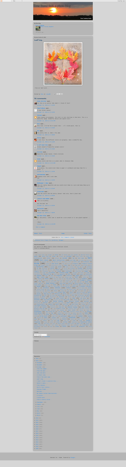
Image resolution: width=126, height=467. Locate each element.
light (68, 290)
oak (68, 298)
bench (37, 261)
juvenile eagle (82, 289)
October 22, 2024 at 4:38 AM (46, 135)
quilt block (75, 304)
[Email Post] (54, 94)
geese (86, 281)
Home (63, 233)
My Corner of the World (82, 296)
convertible (78, 271)
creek (87, 272)
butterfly (40, 267)
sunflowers (64, 316)
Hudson (74, 286)
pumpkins (50, 304)
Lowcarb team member (43, 198)
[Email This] (57, 94)
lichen (62, 290)
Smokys (74, 313)
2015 (37, 435)
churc (51, 269)
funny (61, 281)
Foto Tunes (51, 280)
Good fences (50, 283)
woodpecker (82, 326)
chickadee (72, 268)
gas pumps (74, 281)
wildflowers (85, 325)
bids (50, 261)
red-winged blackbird (40, 305)
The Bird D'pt (55, 319)
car (83, 266)
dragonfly (59, 275)
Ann (38, 131)
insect (68, 288)
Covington (75, 272)
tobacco (72, 319)
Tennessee (72, 317)
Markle (64, 293)
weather (88, 323)
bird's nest (77, 261)
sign (59, 311)
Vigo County (47, 323)
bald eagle (81, 258)
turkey (58, 322)
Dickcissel (89, 274)
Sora (42, 314)
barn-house (81, 260)
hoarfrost (75, 284)
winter (64, 326)
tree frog (66, 320)
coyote (81, 272)
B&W (73, 258)
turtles (65, 322)
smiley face (67, 313)
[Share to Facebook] (60, 94)
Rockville (87, 305)
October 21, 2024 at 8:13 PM (46, 112)
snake (80, 313)
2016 (37, 433)
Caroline (40, 152)
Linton (79, 290)
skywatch (59, 313)
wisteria (73, 326)
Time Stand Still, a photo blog (52, 5)
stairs (80, 314)
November (40, 365)
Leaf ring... (41, 379)
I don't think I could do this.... (48, 381)
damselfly (62, 274)
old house (47, 299)
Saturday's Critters (85, 308)
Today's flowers (81, 319)
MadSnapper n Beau (42, 183)
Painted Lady (37, 301)
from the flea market (51, 281)
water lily (80, 323)
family (84, 277)
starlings (87, 314)
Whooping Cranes (65, 325)
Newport (50, 298)
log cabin (45, 292)
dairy (55, 274)
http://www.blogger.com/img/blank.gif (60, 286)
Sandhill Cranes (60, 308)
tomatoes (90, 319)
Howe (46, 286)
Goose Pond (62, 283)
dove (52, 275)
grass (87, 283)
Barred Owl (89, 260)
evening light (68, 277)
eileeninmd (40, 191)
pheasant (45, 302)
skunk (47, 313)
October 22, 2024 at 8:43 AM (46, 149)
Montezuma (67, 295)
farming (40, 278)
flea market (69, 278)
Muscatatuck (53, 296)
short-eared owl (50, 311)
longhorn (52, 292)
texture (48, 319)
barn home (73, 260)
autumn (64, 258)
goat (42, 283)
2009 (37, 448)
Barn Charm (44, 260)
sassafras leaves (72, 308)
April (39, 413)
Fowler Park (59, 280)
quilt (57, 304)
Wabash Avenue (61, 323)
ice (38, 287)
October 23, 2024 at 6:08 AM (46, 195)
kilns (90, 289)
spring (54, 314)
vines (53, 323)
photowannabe (41, 174)
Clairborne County (67, 269)
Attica (57, 258)
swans (45, 317)
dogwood (39, 275)
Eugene (59, 277)
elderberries (52, 277)
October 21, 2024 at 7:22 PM (46, 105)
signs (64, 311)
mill (45, 295)
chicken (80, 268)
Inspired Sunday (81, 287)
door (46, 275)
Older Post (88, 233)
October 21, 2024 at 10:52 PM (46, 120)
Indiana (57, 288)
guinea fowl (47, 284)
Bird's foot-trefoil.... (44, 387)
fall (76, 277)
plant (68, 302)
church (57, 269)
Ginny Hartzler (41, 101)
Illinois (46, 288)
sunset (80, 316)
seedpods (62, 310)
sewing (81, 310)
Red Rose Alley (41, 215)
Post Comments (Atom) (67, 237)
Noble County (60, 298)
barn (90, 258)
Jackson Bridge (40, 289)
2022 (37, 420)
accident (50, 254)
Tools (38, 320)
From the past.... (42, 371)
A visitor (40, 395)
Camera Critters (70, 266)
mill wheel (52, 295)
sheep (87, 310)
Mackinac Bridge (81, 292)
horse (90, 284)
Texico (41, 319)
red (89, 304)
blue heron (55, 263)
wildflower (76, 325)
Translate (47, 336)
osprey (75, 299)
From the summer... (43, 368)
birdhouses (86, 261)
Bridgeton (75, 263)
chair (59, 268)
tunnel (51, 322)
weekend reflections (39, 325)
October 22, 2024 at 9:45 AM (46, 156)
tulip (45, 322)
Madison (90, 292)
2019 (37, 426)
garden (67, 281)
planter (76, 302)
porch (90, 302)
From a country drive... (44, 399)
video (39, 323)
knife (48, 290)
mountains (36, 296)
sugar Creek (55, 316)
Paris (46, 301)
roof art (36, 307)
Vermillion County (86, 322)
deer (69, 274)
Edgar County (41, 277)
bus (91, 265)
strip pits (43, 316)
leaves (55, 290)
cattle (52, 268)
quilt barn (66, 304)
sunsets (90, 316)
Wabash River (71, 323)
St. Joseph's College (71, 314)
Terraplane (83, 317)
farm (90, 277)
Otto (81, 299)
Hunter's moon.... (42, 383)
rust (49, 308)
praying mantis (41, 304)
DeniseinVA (40, 208)
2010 (37, 446)
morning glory (81, 295)
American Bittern (85, 254)
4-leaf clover (41, 254)
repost (59, 305)
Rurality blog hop (39, 308)
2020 (37, 424)
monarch (60, 295)
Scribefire (53, 310)
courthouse (51, 272)
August (39, 404)
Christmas (89, 268)
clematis (36, 271)
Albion (56, 254)
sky (52, 313)
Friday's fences (86, 280)
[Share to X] (59, 94)
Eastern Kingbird (87, 275)
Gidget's (36, 283)
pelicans (86, 301)
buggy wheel (78, 265)
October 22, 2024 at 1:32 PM (46, 171)
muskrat (70, 296)
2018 (37, 429)
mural (43, 296)
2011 (37, 444)
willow (45, 326)
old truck (66, 299)
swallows (39, 317)
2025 (37, 358)
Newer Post (38, 233)
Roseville (53, 307)
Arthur (49, 258)
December (40, 362)
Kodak (38, 159)
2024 (37, 360)
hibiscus (67, 284)
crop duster (37, 274)
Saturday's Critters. (40, 310)
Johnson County (72, 289)
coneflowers (68, 271)
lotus (71, 292)
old (73, 298)
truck (80, 320)
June (38, 408)
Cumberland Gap (47, 274)
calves (60, 266)
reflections (52, 305)
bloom (47, 263)
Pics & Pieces (40, 25)
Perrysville (37, 302)
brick (68, 263)
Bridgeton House (45, 265)
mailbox (39, 293)
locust (90, 290)
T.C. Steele (62, 317)
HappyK (39, 166)
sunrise (73, 316)
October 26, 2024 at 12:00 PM (46, 224)
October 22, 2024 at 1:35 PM (46, 180)
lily (73, 290)
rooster (44, 307)
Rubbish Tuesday (72, 307)
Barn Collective (59, 260)
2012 (37, 442)
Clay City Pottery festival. (82, 269)
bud (71, 265)
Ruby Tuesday (85, 307)
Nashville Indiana (39, 298)
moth (88, 295)
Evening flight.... (43, 389)
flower (77, 278)
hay (61, 284)
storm (35, 316)
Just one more (41, 373)
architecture (38, 258)
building (85, 265)
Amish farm (45, 256)
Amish (36, 256)
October (39, 367)
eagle (77, 275)
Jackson (90, 287)
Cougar (44, 272)
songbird (36, 314)
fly (35, 280)
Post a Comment (40, 227)
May (38, 411)
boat (63, 263)
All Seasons (65, 254)
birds (36, 264)
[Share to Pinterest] (62, 94)
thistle (64, 319)
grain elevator (79, 283)
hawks (54, 284)
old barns (83, 298)
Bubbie (66, 265)
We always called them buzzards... (48, 393)
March (39, 415)
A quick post (41, 397)
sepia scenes (71, 310)
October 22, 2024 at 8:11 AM (46, 142)
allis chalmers (74, 254)
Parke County (58, 301)
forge (44, 280)
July (38, 406)
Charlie (65, 268)
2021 (37, 422)
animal (54, 256)
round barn (61, 307)
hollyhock (83, 284)
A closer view (41, 375)
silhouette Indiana (74, 311)
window (57, 326)
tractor (45, 320)
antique (61, 256)
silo (83, 311)
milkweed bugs (86, 293)
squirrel (60, 314)
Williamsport (37, 326)
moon (73, 295)
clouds (59, 271)
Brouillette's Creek (56, 265)
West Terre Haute (53, 325)
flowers (84, 278)
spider (47, 314)
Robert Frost (73, 305)
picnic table (60, 302)
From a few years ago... (44, 377)
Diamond (81, 274)
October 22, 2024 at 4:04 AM (46, 127)
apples (87, 256)
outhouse (87, 299)
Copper (86, 271)
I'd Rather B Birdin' (85, 286)
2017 (37, 431)
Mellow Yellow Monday (74, 293)
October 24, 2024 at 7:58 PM (46, 212)
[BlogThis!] (58, 94)
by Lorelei (51, 266)
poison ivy (83, 302)
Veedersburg (75, 322)
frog (39, 281)
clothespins (45, 271)
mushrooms (61, 296)
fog (39, 280)
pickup (53, 302)
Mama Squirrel (48, 293)
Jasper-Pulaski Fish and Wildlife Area (56, 289)
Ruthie (39, 138)
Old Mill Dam (57, 299)
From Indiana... (42, 385)
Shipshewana (37, 311)
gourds (70, 283)
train (52, 320)
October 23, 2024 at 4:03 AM (46, 188)
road (66, 305)
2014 (37, 437)
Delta (74, 274)
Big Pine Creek (57, 261)
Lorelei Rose (61, 292)
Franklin (75, 280)
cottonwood (37, 272)
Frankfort (67, 280)
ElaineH (39, 115)
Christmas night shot (42, 269)
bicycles (44, 261)
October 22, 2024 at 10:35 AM (46, 163)
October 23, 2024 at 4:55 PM (46, 205)
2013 (37, 440)
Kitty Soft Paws (40, 290)
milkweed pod (37, 295)
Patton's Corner (74, 301)
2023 (37, 418)
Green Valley (37, 284)
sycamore (54, 317)
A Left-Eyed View (42, 145)
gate (81, 281)
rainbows (83, 304)
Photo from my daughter (47, 26)
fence (47, 278)
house (39, 286)
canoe (78, 266)
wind (51, 326)
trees (74, 320)
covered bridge (64, 272)
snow (86, 313)
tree (58, 320)
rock (81, 305)
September (40, 402)
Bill (38, 123)
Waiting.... (40, 391)
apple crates (79, 256)
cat (37, 268)
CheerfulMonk (41, 108)
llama (84, 290)
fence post (56, 278)
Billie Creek (67, 261)
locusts (38, 292)
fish (62, 278)
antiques (69, 256)
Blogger (73, 457)
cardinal (89, 266)
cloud (52, 271)
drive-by (69, 275)
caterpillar (44, 268)
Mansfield (57, 293)
